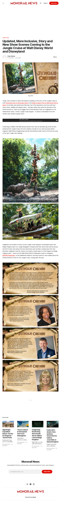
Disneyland (6, 37)
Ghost (34, 497)
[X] (27, 484)
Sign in (46, 3)
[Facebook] (30, 484)
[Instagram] (33, 484)
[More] (3, 3)
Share (55, 57)
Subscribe (54, 3)
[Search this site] (40, 3)
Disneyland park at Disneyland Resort (17, 103)
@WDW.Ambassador (9, 255)
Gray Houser (11, 56)
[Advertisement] (30, 21)
